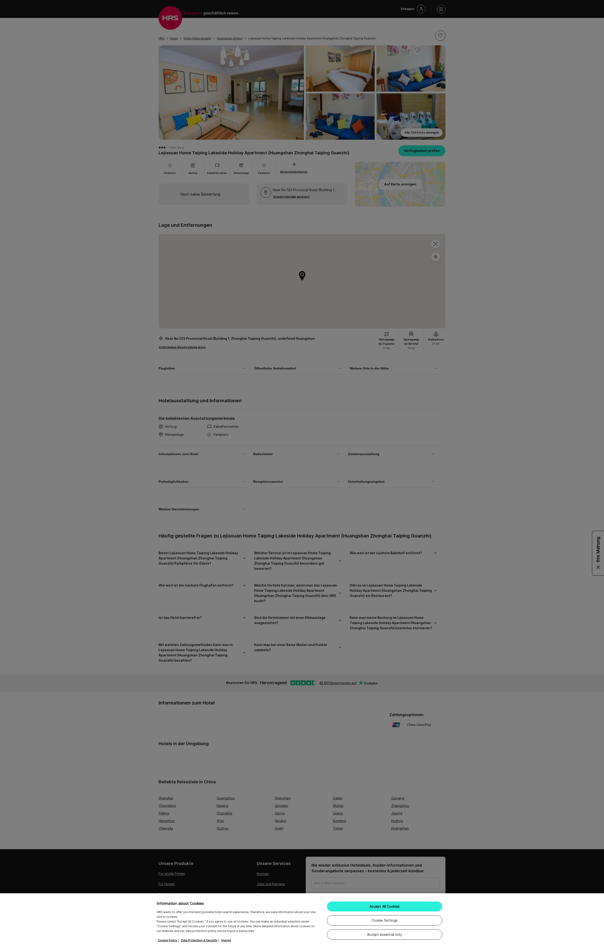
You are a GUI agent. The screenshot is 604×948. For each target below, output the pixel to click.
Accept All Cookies (384, 906)
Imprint (226, 940)
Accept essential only (384, 934)
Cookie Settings (385, 920)
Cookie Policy (167, 940)
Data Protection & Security (199, 940)
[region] (302, 920)
